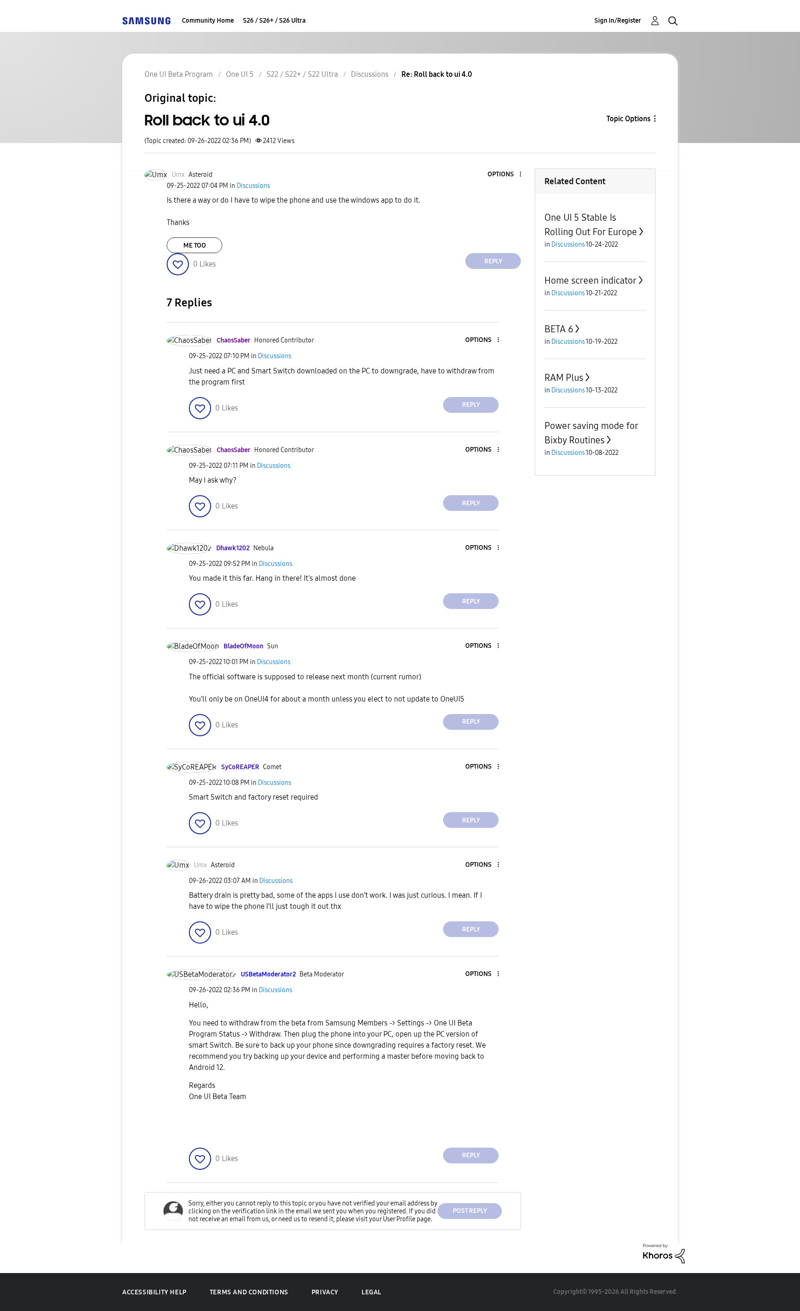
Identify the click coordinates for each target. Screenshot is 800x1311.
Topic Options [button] (628, 118)
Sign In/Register (617, 21)
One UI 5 (240, 74)
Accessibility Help (154, 1292)
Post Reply (470, 1211)
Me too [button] (194, 245)
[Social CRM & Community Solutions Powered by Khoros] (664, 1253)
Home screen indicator (590, 280)
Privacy (325, 1292)
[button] (505, 174)
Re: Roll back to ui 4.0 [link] (436, 74)
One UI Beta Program (178, 74)
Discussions (369, 74)
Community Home (208, 21)
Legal (371, 1292)
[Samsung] (146, 20)
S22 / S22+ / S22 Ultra (302, 74)
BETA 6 (558, 329)
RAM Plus (563, 377)
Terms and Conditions (249, 1292)
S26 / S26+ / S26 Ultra (274, 21)
